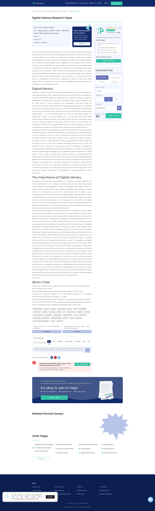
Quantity (99, 95)
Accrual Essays (86, 449)
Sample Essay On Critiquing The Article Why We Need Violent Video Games (43, 448)
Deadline (99, 104)
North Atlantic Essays (65, 444)
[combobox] (108, 91)
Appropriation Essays (88, 453)
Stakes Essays (108, 444)
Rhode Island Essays (110, 453)
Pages (108, 99)
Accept (50, 497)
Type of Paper (100, 87)
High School (102, 77)
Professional (114, 82)
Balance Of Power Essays (89, 444)
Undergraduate (115, 77)
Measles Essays (63, 453)
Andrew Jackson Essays (65, 449)
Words (117, 99)
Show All (41, 458)
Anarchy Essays (109, 449)
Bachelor (102, 82)
